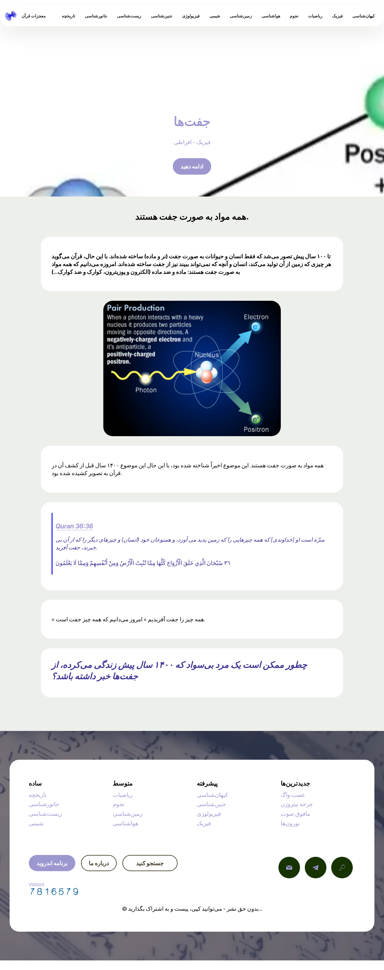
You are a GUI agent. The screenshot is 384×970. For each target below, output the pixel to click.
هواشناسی (125, 823)
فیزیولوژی (209, 813)
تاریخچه (37, 794)
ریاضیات (123, 794)
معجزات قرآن (34, 16)
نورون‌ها (290, 823)
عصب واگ (293, 794)
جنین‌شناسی (211, 804)
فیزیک (204, 823)
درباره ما (99, 863)
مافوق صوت (295, 813)
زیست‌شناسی (45, 813)
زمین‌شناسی (127, 813)
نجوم (118, 804)
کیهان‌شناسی (212, 794)
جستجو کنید (150, 863)
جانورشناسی (44, 804)
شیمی (36, 823)
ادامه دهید (192, 166)
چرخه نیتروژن (297, 804)
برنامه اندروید (52, 863)
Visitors (36, 884)
